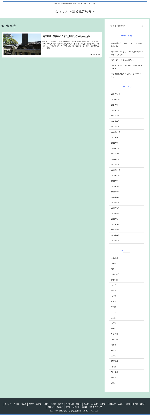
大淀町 (113, 285)
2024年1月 (115, 110)
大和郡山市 (115, 274)
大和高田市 (115, 280)
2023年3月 (115, 121)
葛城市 (113, 367)
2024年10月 (115, 100)
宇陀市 (113, 307)
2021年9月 (115, 181)
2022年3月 (115, 154)
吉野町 (113, 269)
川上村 (113, 312)
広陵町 (113, 318)
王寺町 (113, 356)
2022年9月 (115, 138)
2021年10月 (115, 176)
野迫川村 (114, 372)
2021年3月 (115, 208)
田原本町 (114, 361)
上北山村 (114, 258)
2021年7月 (115, 192)
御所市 (113, 323)
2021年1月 (115, 219)
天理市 (113, 296)
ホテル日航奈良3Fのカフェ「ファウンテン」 (126, 75)
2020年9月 (115, 224)
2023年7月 (115, 116)
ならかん (8, 404)
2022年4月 (115, 148)
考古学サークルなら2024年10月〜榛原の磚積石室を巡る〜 (127, 53)
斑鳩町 (113, 329)
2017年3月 (115, 235)
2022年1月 (115, 165)
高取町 (113, 383)
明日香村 (114, 334)
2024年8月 (115, 105)
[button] (142, 25)
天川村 (113, 291)
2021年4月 (115, 203)
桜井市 (113, 345)
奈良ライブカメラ (96, 407)
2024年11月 (115, 94)
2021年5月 (115, 197)
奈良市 (113, 301)
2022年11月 (115, 132)
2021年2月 (115, 214)
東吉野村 (114, 339)
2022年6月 (115, 143)
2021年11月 (115, 170)
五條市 (113, 264)
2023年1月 (115, 127)
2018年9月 (115, 230)
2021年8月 (115, 186)
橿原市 (113, 350)
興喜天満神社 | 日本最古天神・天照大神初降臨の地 (126, 44)
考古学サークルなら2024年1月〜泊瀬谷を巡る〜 (126, 67)
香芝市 (113, 378)
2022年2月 (115, 159)
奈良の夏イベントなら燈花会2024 (123, 60)
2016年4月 (115, 241)
